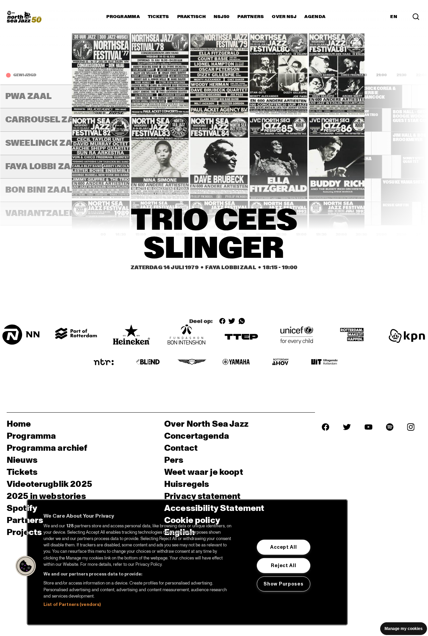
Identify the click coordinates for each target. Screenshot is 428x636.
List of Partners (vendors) (72, 605)
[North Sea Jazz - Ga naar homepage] (24, 16)
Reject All (283, 565)
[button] (25, 566)
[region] (187, 562)
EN (393, 17)
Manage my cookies (404, 628)
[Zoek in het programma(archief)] (416, 16)
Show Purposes (283, 583)
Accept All (283, 547)
